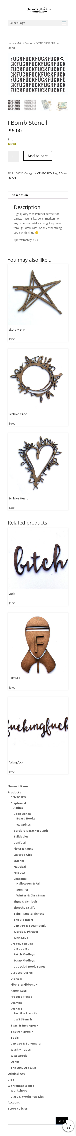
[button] (62, 58)
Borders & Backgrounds (31, 830)
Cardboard (21, 948)
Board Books (25, 818)
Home (11, 43)
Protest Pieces (21, 997)
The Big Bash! (23, 920)
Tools (15, 1037)
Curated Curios (22, 972)
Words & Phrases (26, 931)
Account (14, 1102)
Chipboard (18, 803)
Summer (22, 889)
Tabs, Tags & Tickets (28, 913)
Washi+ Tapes (21, 1049)
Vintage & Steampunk (29, 925)
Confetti (19, 842)
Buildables (20, 836)
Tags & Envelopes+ (24, 1025)
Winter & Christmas (30, 895)
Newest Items (18, 786)
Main (19, 43)
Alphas (18, 807)
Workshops (19, 1090)
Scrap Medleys (24, 960)
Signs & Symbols (25, 901)
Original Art (16, 1073)
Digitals (16, 978)
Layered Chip (23, 855)
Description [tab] (20, 195)
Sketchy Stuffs (24, 907)
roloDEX (19, 873)
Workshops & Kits (21, 1086)
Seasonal (20, 879)
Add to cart (37, 155)
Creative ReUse (22, 944)
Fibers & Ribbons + (24, 984)
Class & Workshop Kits (27, 1096)
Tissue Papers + (22, 1031)
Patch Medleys (24, 954)
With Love (20, 938)
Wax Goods (19, 1055)
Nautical (19, 866)
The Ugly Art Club (23, 1068)
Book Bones (22, 814)
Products (30, 43)
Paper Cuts (19, 990)
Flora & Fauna (23, 848)
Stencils (16, 1009)
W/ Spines (23, 824)
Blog (11, 1080)
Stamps (16, 1003)
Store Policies (18, 1108)
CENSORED (43, 43)
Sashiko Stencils (25, 1013)
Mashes (19, 861)
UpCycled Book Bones (29, 966)
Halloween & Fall (28, 883)
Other (15, 1062)
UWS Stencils (23, 1019)
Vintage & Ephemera (26, 1043)
